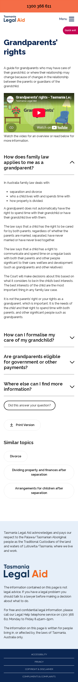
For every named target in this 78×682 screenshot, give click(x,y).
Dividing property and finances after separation (39, 472)
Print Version (25, 425)
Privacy (39, 661)
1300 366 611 (39, 6)
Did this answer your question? (29, 405)
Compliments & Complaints (39, 676)
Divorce (15, 456)
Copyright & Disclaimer (39, 669)
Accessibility (39, 654)
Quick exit (70, 30)
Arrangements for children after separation (39, 491)
